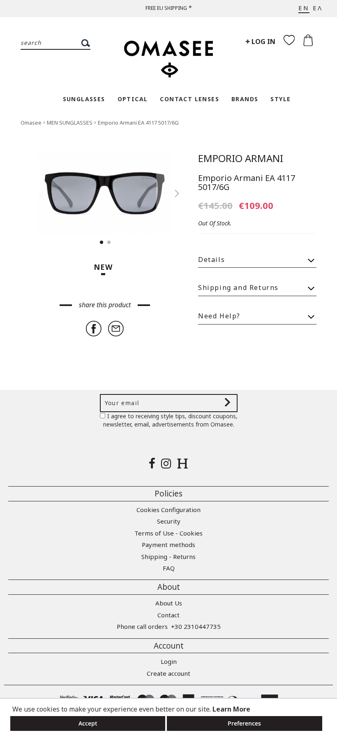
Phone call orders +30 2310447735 (169, 626)
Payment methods (168, 544)
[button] (172, 193)
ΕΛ (318, 8)
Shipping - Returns (168, 556)
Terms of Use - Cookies (168, 533)
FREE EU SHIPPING (166, 8)
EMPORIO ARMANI (240, 158)
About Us (168, 603)
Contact (168, 615)
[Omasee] (168, 54)
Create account (168, 673)
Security (168, 521)
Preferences (244, 723)
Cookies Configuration (168, 509)
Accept (87, 723)
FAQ (169, 568)
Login (169, 661)
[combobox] (55, 43)
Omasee (32, 122)
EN (303, 8)
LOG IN (262, 41)
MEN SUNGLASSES (70, 122)
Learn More (231, 709)
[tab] (257, 256)
